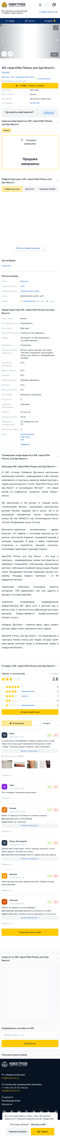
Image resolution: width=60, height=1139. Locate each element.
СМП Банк (25, 437)
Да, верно (42, 1131)
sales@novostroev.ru (11, 1091)
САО (23, 286)
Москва (24, 281)
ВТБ (22, 440)
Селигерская (44, 78)
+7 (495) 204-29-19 (48, 12)
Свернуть (25, 444)
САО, (12, 77)
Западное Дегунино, (25, 77)
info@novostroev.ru (10, 1078)
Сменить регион (18, 1131)
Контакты (7, 1104)
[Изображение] (7, 764)
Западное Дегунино (30, 291)
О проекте (7, 1097)
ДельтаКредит (27, 434)
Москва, (6, 77)
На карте (6, 72)
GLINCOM (34, 103)
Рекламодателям (11, 1100)
